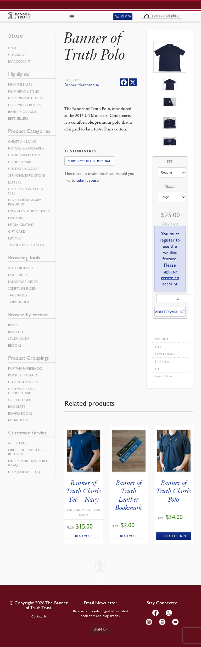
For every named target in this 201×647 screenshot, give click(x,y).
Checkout (17, 55)
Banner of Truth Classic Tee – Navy (83, 491)
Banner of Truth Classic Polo (173, 491)
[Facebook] (124, 82)
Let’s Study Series (23, 382)
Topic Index (18, 302)
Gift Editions (19, 400)
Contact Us (38, 616)
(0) (126, 16)
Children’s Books (23, 169)
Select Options (175, 536)
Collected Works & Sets (25, 191)
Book (13, 325)
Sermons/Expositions (27, 175)
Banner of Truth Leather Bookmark (128, 495)
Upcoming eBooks (24, 105)
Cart (12, 48)
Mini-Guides (18, 420)
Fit (170, 161)
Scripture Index (22, 288)
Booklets (16, 406)
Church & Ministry (24, 155)
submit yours (87, 180)
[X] (133, 82)
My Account (19, 61)
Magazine (16, 218)
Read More (83, 536)
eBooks (14, 238)
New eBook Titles (24, 91)
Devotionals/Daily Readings (24, 202)
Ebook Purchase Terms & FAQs (28, 463)
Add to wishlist (170, 311)
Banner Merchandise (81, 84)
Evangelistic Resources (29, 211)
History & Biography (26, 148)
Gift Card (17, 231)
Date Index (18, 275)
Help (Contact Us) (24, 472)
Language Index (23, 281)
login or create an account (170, 277)
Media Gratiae (20, 224)
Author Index (21, 268)
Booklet (16, 332)
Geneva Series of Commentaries (22, 391)
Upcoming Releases (25, 98)
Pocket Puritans (23, 375)
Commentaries (20, 162)
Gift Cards (17, 443)
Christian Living (22, 141)
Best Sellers (18, 118)
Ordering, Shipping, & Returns (26, 452)
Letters (14, 182)
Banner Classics (22, 112)
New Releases (20, 84)
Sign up (100, 629)
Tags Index (17, 295)
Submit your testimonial (89, 161)
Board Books (20, 413)
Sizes (170, 186)
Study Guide (19, 338)
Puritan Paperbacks (25, 368)
